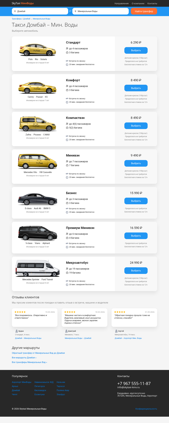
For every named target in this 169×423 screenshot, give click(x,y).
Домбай (26, 19)
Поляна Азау (63, 390)
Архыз (15, 386)
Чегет (14, 394)
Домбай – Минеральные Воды (28, 338)
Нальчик (61, 382)
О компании (138, 3)
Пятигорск (39, 386)
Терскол (61, 386)
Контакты (152, 3)
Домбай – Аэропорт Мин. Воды (128, 338)
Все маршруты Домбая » (24, 357)
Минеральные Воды (41, 19)
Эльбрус (61, 394)
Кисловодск (40, 390)
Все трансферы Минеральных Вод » (29, 362)
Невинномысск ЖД (43, 382)
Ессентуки (39, 394)
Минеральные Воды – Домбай (78, 338)
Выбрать (136, 50)
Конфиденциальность (146, 409)
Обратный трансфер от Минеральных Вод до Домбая (38, 353)
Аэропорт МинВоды (21, 382)
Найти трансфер (144, 11)
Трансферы (17, 19)
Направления (122, 3)
